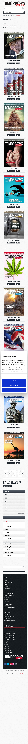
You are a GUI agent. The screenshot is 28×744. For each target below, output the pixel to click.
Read (6, 518)
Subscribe (9, 526)
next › (14, 476)
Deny (14, 389)
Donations (7, 589)
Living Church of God (18, 673)
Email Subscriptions (9, 607)
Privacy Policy (21, 670)
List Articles (12, 26)
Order (8, 532)
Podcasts (6, 602)
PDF (19, 63)
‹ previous (13, 471)
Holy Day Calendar (9, 591)
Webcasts (6, 599)
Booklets (7, 529)
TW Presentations (9, 595)
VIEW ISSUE (11, 63)
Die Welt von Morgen (10, 633)
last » (20, 476)
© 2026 (7, 670)
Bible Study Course (9, 547)
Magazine (7, 521)
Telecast (6, 580)
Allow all (14, 380)
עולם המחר (6, 646)
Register (9, 550)
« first (6, 471)
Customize (13, 385)
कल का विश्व (6, 648)
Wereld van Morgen (9, 635)
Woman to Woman (9, 544)
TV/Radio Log (8, 582)
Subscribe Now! (7, 486)
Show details (19, 376)
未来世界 (6, 644)
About (6, 584)
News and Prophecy (9, 552)
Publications (11, 16)
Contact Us (7, 586)
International (8, 626)
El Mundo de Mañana (10, 631)
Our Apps (6, 597)
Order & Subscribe (9, 593)
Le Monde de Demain (9, 629)
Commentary (7, 535)
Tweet (4, 23)
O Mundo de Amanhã (10, 639)
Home (5, 16)
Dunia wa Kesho (8, 652)
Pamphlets (7, 541)
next (21, 513)
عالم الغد (6, 642)
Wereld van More (9, 637)
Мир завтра (7, 650)
